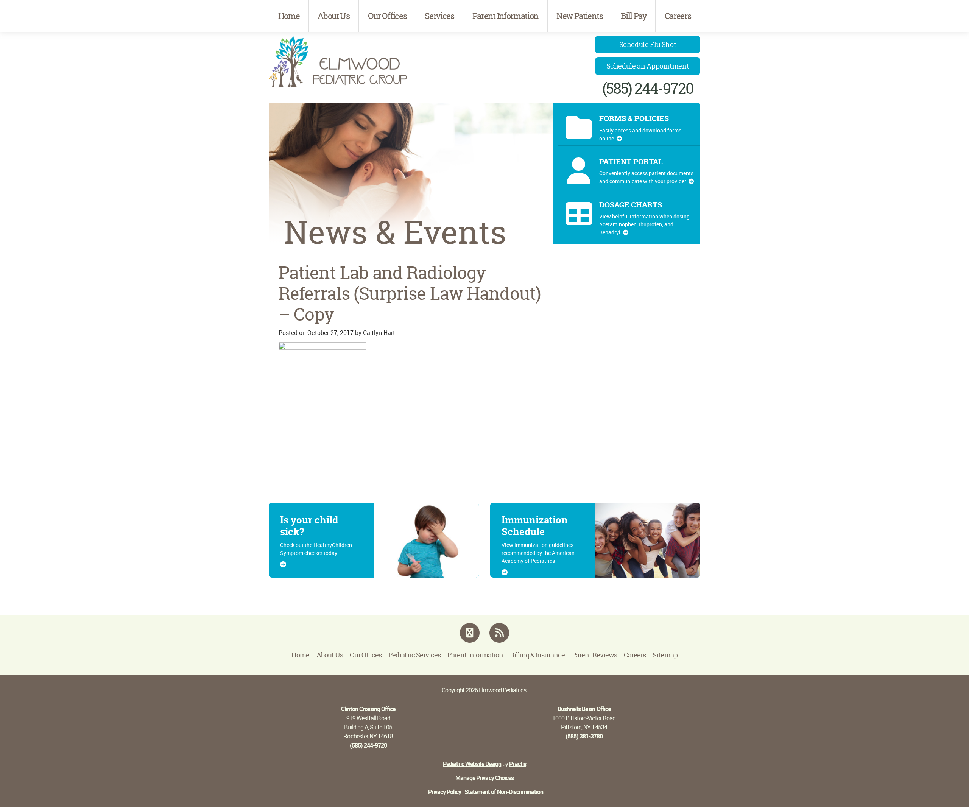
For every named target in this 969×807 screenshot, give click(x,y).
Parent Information (505, 16)
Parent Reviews (594, 655)
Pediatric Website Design (472, 764)
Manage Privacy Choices (484, 778)
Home (289, 16)
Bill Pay (633, 16)
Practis (517, 764)
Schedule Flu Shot (647, 44)
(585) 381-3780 (584, 736)
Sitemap (665, 655)
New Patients (579, 16)
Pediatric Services (414, 655)
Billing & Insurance (537, 655)
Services (439, 16)
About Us (333, 16)
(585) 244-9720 (647, 88)
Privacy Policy (444, 792)
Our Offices (387, 16)
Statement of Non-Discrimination (503, 792)
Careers (678, 16)
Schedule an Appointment (647, 66)
